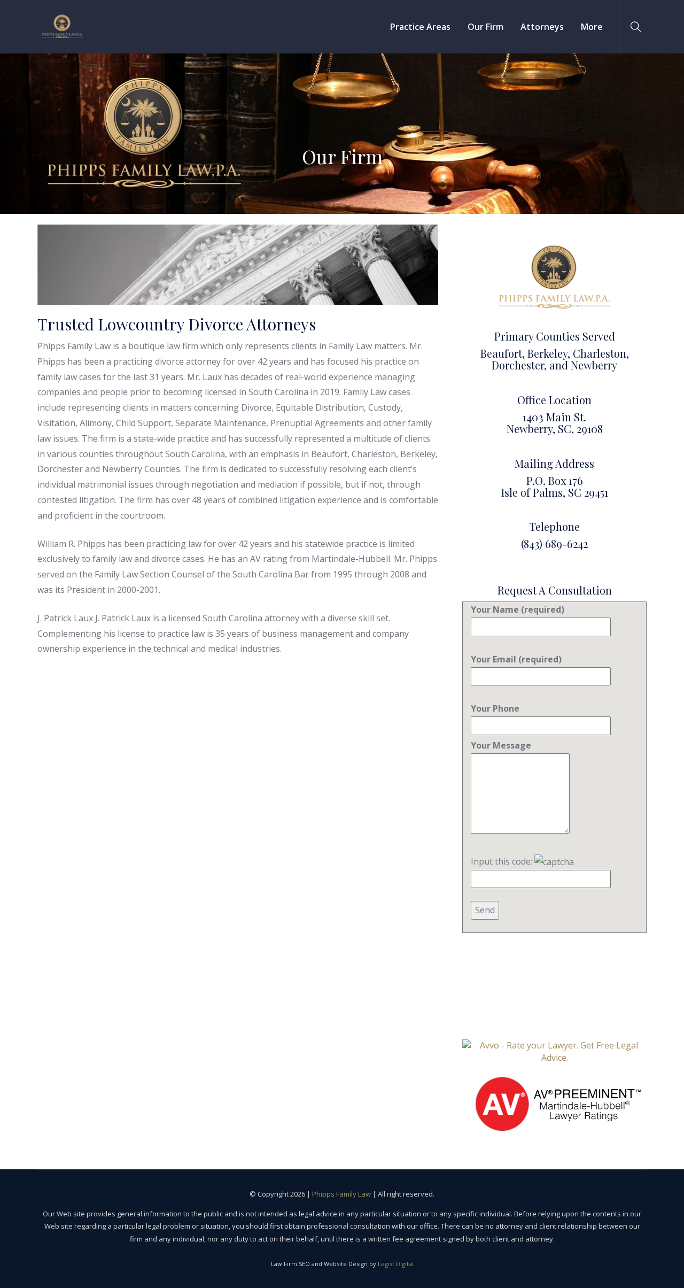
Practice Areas (420, 27)
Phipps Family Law (341, 1194)
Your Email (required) (516, 659)
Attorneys (542, 27)
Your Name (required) (517, 609)
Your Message (501, 745)
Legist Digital (396, 1264)
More (592, 27)
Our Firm (485, 27)
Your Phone (495, 708)
